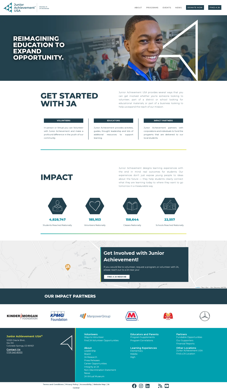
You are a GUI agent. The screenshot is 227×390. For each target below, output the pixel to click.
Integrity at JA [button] (91, 367)
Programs (152, 7)
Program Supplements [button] (142, 337)
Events (167, 7)
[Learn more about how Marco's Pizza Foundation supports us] (168, 316)
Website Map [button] (99, 384)
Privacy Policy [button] (71, 384)
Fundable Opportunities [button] (189, 337)
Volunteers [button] (91, 334)
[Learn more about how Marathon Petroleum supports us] (131, 316)
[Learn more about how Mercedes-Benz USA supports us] (205, 316)
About (138, 7)
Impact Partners (163, 120)
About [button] (88, 348)
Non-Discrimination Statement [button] (100, 370)
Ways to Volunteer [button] (94, 337)
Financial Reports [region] (185, 343)
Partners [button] (181, 334)
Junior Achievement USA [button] (189, 350)
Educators (113, 120)
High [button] (132, 357)
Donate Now (195, 7)
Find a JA (215, 7)
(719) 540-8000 (14, 352)
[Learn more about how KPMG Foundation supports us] (58, 316)
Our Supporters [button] (184, 340)
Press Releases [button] (92, 360)
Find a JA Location (185, 353)
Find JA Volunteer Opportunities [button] (101, 340)
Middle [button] (134, 354)
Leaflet (197, 287)
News (178, 7)
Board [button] (87, 354)
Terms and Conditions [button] (53, 384)
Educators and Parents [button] (144, 334)
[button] (135, 386)
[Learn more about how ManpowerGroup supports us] (95, 316)
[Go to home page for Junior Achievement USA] (26, 7)
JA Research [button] (90, 357)
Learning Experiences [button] (143, 348)
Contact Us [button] (13, 349)
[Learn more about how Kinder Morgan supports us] (22, 316)
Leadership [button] (90, 351)
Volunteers (63, 120)
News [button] (87, 373)
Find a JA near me (116, 277)
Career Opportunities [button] (95, 363)
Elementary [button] (136, 351)
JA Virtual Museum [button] (94, 376)
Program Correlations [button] (141, 340)
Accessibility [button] (86, 384)
